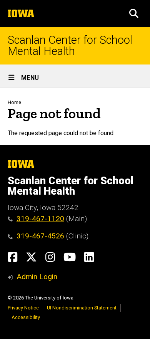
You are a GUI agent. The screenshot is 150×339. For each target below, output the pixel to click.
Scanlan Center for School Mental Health (70, 46)
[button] (134, 13)
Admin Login (37, 276)
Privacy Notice (23, 308)
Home (14, 102)
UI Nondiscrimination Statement (82, 308)
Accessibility (26, 317)
